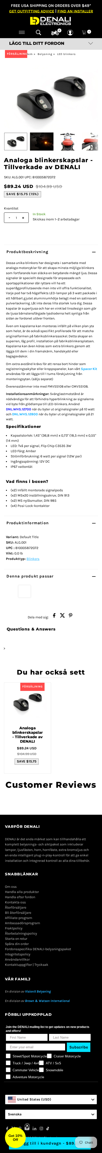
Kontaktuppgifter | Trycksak (26, 965)
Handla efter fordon (20, 897)
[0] (55, 33)
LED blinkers (66, 54)
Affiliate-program (18, 918)
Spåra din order (17, 944)
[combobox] (51, 1099)
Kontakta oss (15, 902)
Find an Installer (75, 11)
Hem (29, 54)
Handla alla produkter (22, 892)
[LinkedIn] (34, 1129)
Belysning (45, 54)
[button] (15, 1137)
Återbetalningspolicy (21, 933)
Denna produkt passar (29, 576)
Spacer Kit (89, 369)
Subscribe (78, 1047)
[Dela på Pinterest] (70, 617)
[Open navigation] (21, 32)
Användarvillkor (17, 959)
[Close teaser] (27, 1125)
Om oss (11, 887)
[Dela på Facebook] (54, 617)
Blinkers (32, 559)
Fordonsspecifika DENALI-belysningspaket (38, 949)
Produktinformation (27, 523)
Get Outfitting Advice (31, 11)
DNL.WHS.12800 (25, 414)
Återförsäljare (15, 907)
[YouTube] (27, 1129)
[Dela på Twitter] (62, 617)
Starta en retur (16, 939)
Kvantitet (11, 208)
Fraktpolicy (14, 928)
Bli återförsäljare (18, 913)
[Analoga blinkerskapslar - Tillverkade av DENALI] (27, 702)
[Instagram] (41, 1129)
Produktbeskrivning (27, 251)
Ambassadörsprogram (22, 923)
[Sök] (38, 32)
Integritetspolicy (17, 954)
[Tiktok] (47, 1129)
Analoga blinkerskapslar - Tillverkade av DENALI (27, 735)
